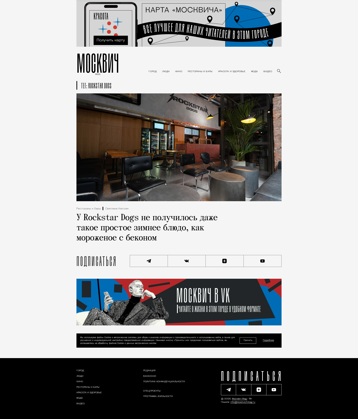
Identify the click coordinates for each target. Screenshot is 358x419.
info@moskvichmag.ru (242, 402)
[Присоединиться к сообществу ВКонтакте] (187, 261)
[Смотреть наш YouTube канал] (263, 261)
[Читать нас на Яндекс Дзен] (225, 261)
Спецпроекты (152, 391)
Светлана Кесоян (116, 208)
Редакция (149, 370)
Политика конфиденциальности (164, 382)
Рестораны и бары (88, 208)
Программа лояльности (158, 396)
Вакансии (149, 376)
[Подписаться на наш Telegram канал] (149, 261)
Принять (248, 340)
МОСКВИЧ (97, 62)
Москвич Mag (239, 399)
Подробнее (268, 341)
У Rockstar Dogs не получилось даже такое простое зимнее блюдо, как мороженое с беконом (147, 228)
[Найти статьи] (279, 71)
